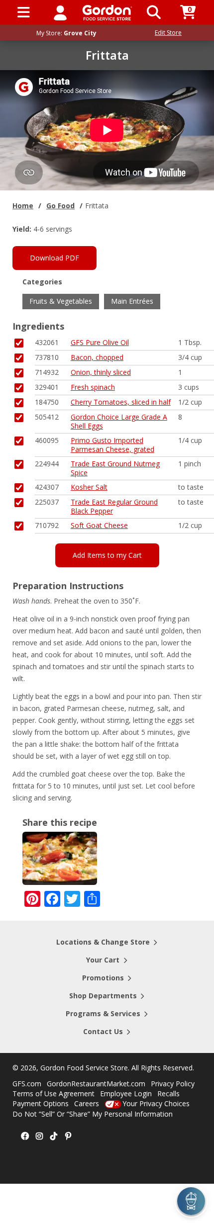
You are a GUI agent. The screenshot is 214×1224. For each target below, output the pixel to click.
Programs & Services (103, 1013)
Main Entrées (132, 301)
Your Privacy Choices (156, 1103)
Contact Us (103, 1031)
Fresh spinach (93, 387)
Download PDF (54, 257)
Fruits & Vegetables (60, 301)
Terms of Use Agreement (53, 1093)
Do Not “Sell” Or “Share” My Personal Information (92, 1114)
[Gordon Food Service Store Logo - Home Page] (107, 12)
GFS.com (26, 1083)
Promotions (103, 977)
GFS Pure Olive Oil (100, 342)
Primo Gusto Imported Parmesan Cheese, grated (112, 445)
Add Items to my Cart (107, 555)
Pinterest (68, 1136)
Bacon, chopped (97, 357)
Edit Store (168, 32)
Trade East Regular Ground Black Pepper (114, 506)
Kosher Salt (89, 487)
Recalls (168, 1093)
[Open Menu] (23, 12)
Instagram (39, 1136)
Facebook (25, 1136)
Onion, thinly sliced (101, 372)
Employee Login (126, 1093)
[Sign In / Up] (60, 12)
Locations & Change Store (103, 942)
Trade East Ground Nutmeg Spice (115, 468)
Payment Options (40, 1103)
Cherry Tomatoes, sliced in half (121, 402)
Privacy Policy (173, 1083)
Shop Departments (103, 995)
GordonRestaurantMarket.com (96, 1083)
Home (22, 205)
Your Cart (102, 959)
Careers (86, 1103)
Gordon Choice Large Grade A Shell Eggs (119, 421)
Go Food (60, 205)
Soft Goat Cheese (99, 525)
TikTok (54, 1136)
